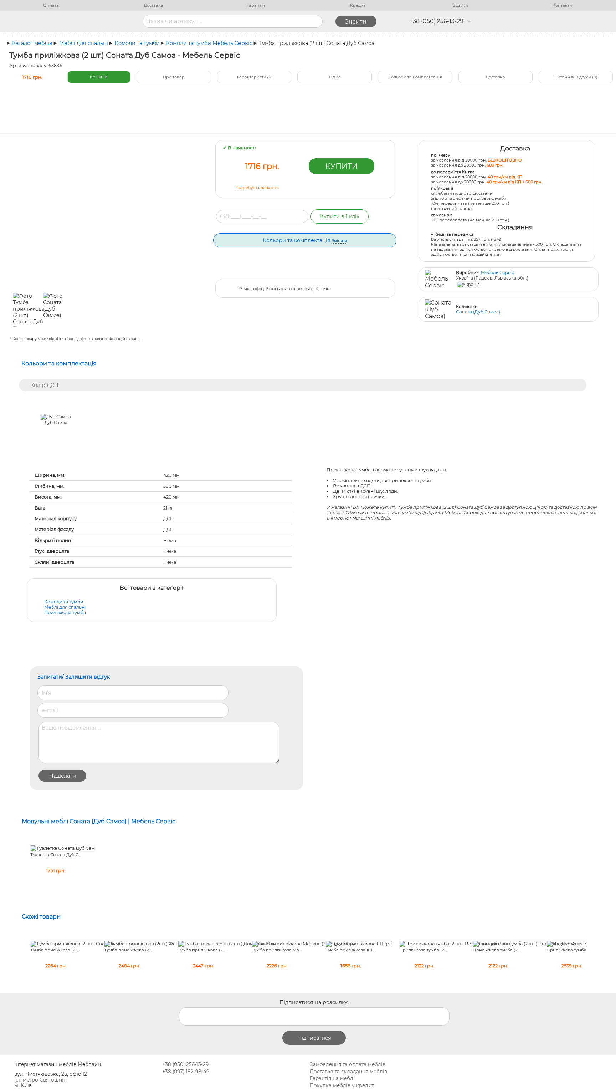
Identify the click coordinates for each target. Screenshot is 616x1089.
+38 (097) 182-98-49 (185, 1071)
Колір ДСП (44, 385)
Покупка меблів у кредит (342, 1085)
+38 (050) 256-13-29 (436, 21)
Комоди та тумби (63, 601)
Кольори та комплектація (415, 77)
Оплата (51, 5)
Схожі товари (41, 916)
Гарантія (256, 5)
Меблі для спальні (65, 607)
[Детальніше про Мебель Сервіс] (438, 279)
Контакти (562, 5)
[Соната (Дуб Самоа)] (438, 309)
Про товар (174, 77)
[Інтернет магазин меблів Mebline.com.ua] (86, 21)
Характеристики (254, 77)
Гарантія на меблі (332, 1078)
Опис (334, 77)
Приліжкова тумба (65, 612)
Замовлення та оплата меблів (347, 1064)
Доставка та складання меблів (348, 1071)
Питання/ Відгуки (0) (575, 77)
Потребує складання (257, 187)
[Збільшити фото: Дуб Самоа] (55, 416)
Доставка (153, 5)
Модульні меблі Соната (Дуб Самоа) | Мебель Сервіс (98, 821)
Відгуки (460, 5)
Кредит (357, 5)
